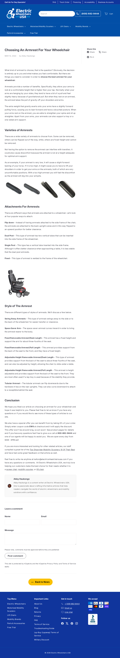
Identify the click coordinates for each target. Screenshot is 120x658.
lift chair (40, 469)
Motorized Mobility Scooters (42, 26)
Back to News (42, 582)
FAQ (54, 2)
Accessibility (89, 2)
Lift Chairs (64, 26)
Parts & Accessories (15, 33)
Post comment (15, 556)
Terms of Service (69, 564)
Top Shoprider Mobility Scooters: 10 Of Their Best (52, 449)
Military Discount (41, 640)
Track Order (64, 2)
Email (44, 516)
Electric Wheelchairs (15, 26)
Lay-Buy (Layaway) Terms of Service (46, 634)
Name (8, 516)
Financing (77, 2)
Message (9, 530)
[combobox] (57, 13)
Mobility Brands (82, 26)
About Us (38, 604)
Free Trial (34, 33)
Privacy (37, 616)
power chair (11, 469)
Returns (37, 612)
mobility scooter (25, 469)
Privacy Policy (52, 564)
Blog (36, 608)
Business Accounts (106, 2)
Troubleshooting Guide (44, 628)
